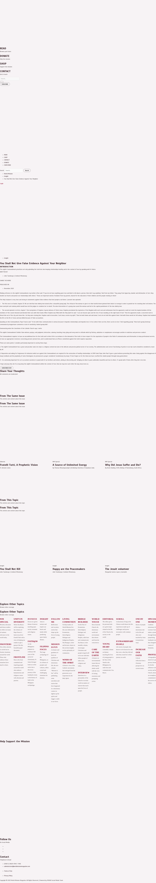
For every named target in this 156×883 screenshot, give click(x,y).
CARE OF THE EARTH (95, 652)
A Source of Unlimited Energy (70, 464)
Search (2, 170)
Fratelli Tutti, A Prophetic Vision (19, 464)
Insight (6, 176)
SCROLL (120, 619)
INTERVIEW (83, 673)
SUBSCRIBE (7, 165)
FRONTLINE (19, 657)
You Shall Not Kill (10, 569)
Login (1, 183)
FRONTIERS (5, 644)
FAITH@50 (32, 641)
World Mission (8, 174)
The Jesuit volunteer (117, 569)
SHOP (5, 157)
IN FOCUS (32, 619)
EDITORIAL (108, 619)
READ (5, 155)
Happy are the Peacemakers (69, 569)
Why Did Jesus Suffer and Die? (123, 464)
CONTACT (7, 160)
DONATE (6, 162)
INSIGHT (44, 619)
